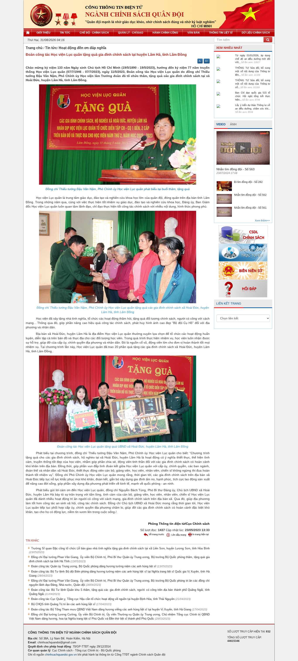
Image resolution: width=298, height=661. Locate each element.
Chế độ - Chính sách (94, 32)
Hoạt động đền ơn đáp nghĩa (82, 48)
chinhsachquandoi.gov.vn (61, 654)
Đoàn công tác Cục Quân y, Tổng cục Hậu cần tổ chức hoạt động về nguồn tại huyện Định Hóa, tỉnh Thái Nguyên (111, 599)
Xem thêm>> (262, 220)
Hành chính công (165, 32)
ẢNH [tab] (233, 124)
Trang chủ (34, 48)
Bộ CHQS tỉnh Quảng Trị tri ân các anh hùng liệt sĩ (71, 604)
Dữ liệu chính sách (256, 32)
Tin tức (65, 32)
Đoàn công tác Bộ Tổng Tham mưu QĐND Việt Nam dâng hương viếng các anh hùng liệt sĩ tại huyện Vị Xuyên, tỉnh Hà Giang (119, 609)
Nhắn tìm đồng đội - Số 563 (235, 169)
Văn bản (193, 32)
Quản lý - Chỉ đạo (130, 32)
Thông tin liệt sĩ (220, 32)
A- (200, 61)
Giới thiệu (43, 32)
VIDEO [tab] (221, 124)
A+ (206, 61)
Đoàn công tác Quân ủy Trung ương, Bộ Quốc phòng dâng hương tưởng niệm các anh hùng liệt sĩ (101, 566)
